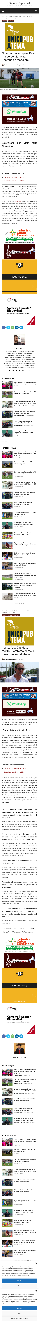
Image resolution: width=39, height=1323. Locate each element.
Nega (19, 1313)
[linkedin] (16, 370)
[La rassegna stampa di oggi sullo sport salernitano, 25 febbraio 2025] (7, 404)
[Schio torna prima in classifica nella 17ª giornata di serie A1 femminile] (7, 556)
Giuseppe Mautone (19, 435)
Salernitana (11, 20)
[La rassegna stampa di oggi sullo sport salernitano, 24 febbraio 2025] (7, 596)
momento (18, 201)
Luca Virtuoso (18, 388)
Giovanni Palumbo (19, 415)
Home (3, 16)
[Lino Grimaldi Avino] (3, 65)
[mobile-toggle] (3, 10)
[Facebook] (4, 327)
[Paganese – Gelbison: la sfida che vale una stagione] (7, 464)
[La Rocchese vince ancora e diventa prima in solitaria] (7, 515)
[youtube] (29, 370)
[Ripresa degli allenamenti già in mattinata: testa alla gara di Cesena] (7, 545)
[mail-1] (19, 370)
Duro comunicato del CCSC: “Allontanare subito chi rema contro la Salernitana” (25, 575)
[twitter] (26, 370)
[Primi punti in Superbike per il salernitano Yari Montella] (7, 424)
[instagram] (13, 370)
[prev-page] (3, 440)
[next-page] (6, 440)
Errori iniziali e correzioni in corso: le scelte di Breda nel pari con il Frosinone (25, 585)
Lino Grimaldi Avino (11, 65)
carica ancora (19, 603)
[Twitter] (8, 327)
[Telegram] (21, 327)
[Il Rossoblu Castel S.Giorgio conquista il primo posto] (7, 535)
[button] (36, 1291)
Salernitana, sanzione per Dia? (14, 181)
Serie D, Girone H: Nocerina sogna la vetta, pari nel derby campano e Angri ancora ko (25, 384)
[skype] (23, 370)
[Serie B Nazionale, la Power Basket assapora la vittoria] (7, 566)
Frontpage (9, 16)
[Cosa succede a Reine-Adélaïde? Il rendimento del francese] (7, 394)
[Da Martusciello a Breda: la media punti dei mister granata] (7, 414)
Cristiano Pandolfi (19, 405)
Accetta (19, 1308)
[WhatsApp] (12, 327)
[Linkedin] (17, 327)
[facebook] (9, 370)
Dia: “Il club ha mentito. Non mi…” (15, 177)
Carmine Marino (18, 425)
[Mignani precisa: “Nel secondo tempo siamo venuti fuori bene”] (7, 433)
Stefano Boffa (18, 396)
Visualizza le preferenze (19, 1318)
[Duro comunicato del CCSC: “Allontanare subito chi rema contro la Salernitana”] (7, 576)
